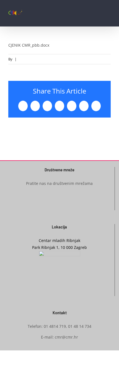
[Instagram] (59, 203)
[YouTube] (68, 203)
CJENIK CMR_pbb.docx (28, 45)
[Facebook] (23, 106)
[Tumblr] (59, 106)
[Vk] (84, 106)
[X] (35, 106)
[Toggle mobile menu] (108, 15)
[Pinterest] (71, 106)
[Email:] (96, 106)
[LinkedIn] (47, 106)
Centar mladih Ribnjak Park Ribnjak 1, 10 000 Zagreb (59, 244)
